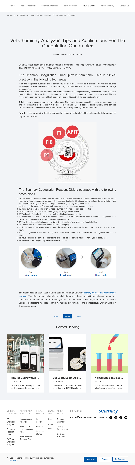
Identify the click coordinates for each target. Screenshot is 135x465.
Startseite (10, 15)
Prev (56, 316)
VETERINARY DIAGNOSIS (26, 412)
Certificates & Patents (61, 435)
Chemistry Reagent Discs (11, 432)
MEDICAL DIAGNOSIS (12, 412)
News (49, 419)
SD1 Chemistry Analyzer (11, 422)
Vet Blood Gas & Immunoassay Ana (27, 429)
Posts (16, 15)
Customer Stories (40, 432)
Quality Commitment (62, 427)
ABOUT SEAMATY (61, 412)
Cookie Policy (12, 460)
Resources (40, 426)
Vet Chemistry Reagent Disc (26, 437)
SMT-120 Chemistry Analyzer (11, 442)
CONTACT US (76, 411)
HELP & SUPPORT (40, 412)
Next (79, 316)
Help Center (39, 420)
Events (50, 424)
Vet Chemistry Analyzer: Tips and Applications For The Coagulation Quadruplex (48, 15)
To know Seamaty (60, 420)
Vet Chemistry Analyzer (26, 420)
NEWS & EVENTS (51, 412)
